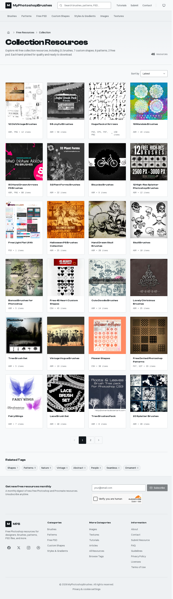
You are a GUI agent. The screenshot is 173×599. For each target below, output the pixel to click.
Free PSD (41, 16)
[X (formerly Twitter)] (18, 547)
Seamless (113, 467)
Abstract (79, 467)
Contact (147, 5)
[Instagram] (28, 547)
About (134, 529)
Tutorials (121, 5)
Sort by (135, 73)
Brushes (12, 16)
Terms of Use (138, 567)
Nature (46, 467)
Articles (93, 545)
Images (104, 16)
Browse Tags (96, 556)
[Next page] (98, 440)
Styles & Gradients (85, 16)
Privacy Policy (138, 556)
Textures (119, 16)
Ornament (131, 467)
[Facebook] (9, 547)
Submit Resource (140, 540)
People (96, 467)
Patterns (26, 16)
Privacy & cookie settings (87, 589)
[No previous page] (74, 440)
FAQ (133, 545)
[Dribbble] (38, 547)
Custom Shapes (61, 16)
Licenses (136, 561)
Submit (134, 5)
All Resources (96, 550)
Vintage (62, 467)
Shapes (13, 467)
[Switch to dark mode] (164, 5)
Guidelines (136, 550)
